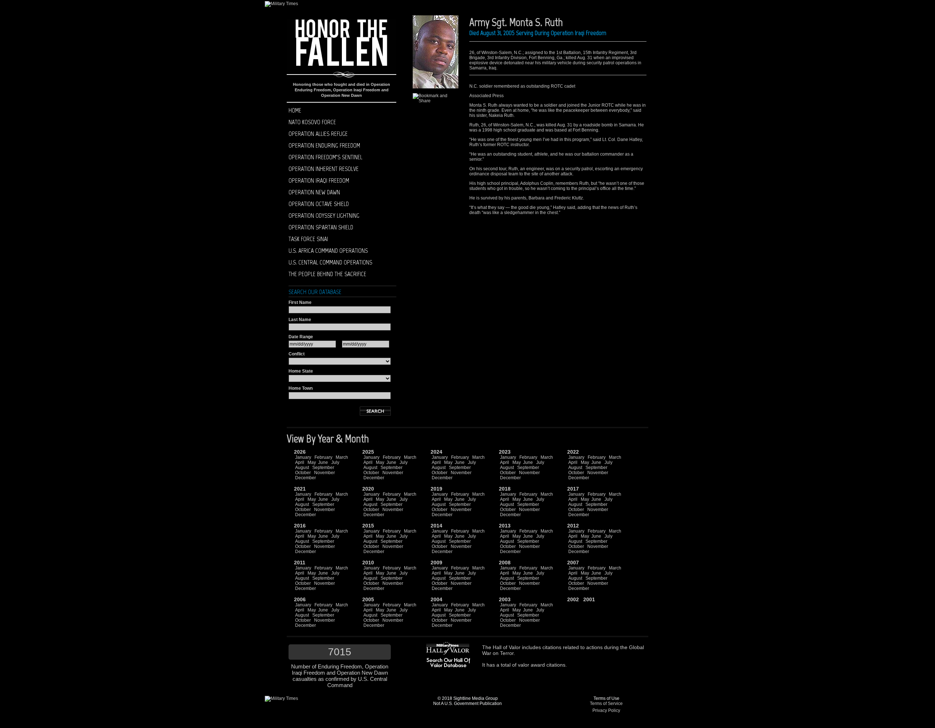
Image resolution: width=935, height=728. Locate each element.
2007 (573, 562)
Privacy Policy (606, 710)
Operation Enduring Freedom (324, 145)
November (324, 472)
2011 (299, 562)
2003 (505, 599)
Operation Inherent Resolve (324, 169)
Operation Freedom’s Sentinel (325, 157)
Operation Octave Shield (319, 204)
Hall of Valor (506, 647)
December (305, 477)
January (303, 457)
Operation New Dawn (314, 192)
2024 (436, 452)
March (342, 457)
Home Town (301, 388)
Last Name (300, 319)
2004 (436, 599)
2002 (573, 599)
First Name (300, 302)
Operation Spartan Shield (321, 227)
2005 (368, 599)
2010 (368, 562)
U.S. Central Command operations (330, 262)
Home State (301, 371)
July (335, 462)
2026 (300, 452)
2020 (368, 489)
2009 (436, 562)
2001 (589, 599)
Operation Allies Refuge (318, 134)
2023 (505, 452)
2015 (368, 526)
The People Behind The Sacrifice (327, 274)
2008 (505, 562)
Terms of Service (606, 703)
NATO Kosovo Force (312, 122)
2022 (573, 452)
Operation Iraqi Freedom (319, 180)
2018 (505, 489)
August (302, 467)
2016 (300, 526)
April (299, 462)
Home (295, 110)
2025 (368, 452)
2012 (573, 526)
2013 (505, 526)
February (323, 457)
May (312, 462)
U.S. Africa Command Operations (328, 251)
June (323, 462)
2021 (300, 489)
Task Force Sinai (308, 239)
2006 (300, 599)
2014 (436, 526)
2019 (436, 489)
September (323, 467)
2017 (573, 489)
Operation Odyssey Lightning (324, 215)
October (303, 472)
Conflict (297, 354)
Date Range (301, 336)
